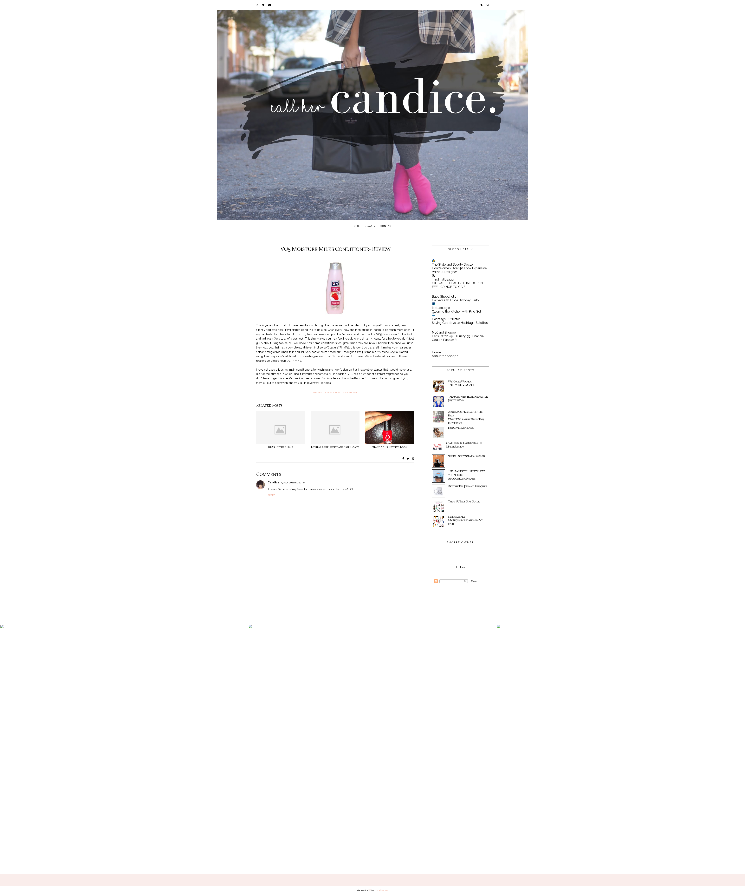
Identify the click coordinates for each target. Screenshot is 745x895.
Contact (386, 226)
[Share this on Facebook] (403, 459)
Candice (273, 482)
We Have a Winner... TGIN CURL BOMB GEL (461, 383)
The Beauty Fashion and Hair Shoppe (335, 392)
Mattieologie (441, 308)
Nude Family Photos (461, 427)
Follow (460, 567)
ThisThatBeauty (443, 279)
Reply (271, 495)
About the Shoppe (445, 356)
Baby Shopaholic (444, 296)
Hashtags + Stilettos (446, 319)
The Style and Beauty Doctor (453, 264)
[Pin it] (413, 459)
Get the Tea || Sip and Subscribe (467, 486)
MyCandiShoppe (444, 332)
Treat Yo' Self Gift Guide (463, 501)
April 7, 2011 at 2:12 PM (293, 482)
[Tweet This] (408, 459)
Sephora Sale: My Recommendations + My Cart (465, 520)
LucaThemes (381, 890)
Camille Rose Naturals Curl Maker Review (464, 445)
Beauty (370, 226)
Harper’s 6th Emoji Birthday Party (455, 300)
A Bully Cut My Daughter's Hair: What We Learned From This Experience (466, 417)
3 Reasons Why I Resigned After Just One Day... (467, 398)
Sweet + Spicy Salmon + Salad (466, 456)
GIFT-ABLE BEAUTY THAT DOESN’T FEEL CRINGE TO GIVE (458, 285)
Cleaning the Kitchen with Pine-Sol (456, 311)
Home (356, 226)
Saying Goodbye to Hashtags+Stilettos (460, 323)
